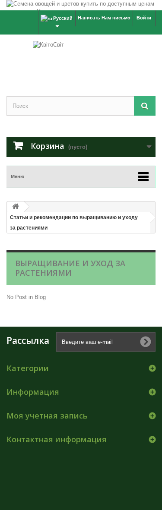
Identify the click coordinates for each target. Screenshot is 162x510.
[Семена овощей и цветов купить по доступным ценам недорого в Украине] (81, 5)
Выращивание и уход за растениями (70, 268)
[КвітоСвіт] (81, 58)
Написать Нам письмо (104, 17)
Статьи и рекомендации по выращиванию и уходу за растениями (74, 222)
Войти (144, 17)
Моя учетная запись (47, 415)
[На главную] (15, 206)
